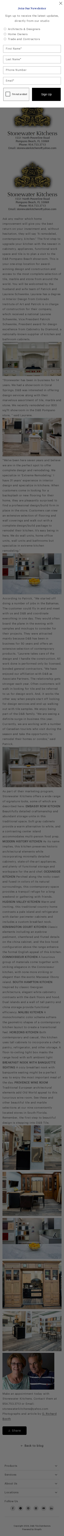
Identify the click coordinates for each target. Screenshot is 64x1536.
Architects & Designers (24, 29)
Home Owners (18, 34)
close (60, 3)
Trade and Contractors (24, 39)
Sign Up (46, 94)
